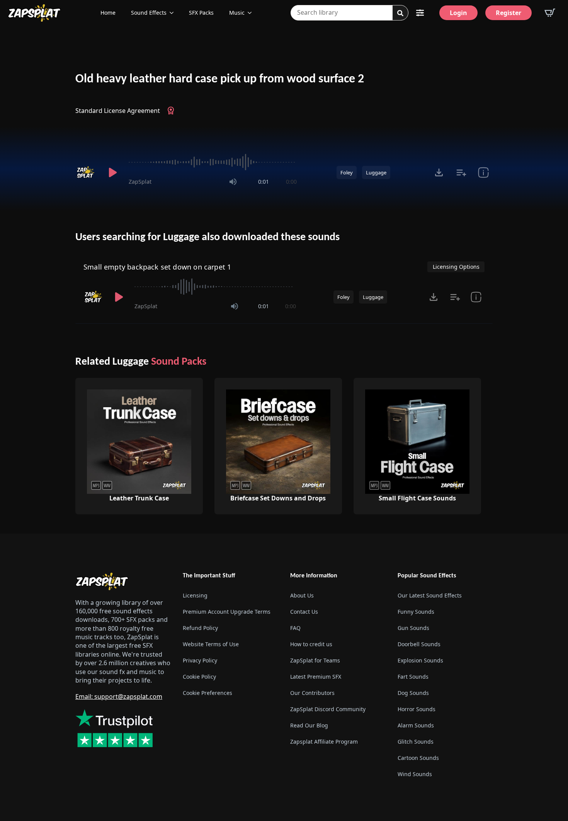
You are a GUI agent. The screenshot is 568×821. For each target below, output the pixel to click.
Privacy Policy (200, 660)
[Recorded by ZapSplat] (86, 172)
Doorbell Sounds (419, 644)
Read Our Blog (309, 725)
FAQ (295, 628)
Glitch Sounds (416, 741)
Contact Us (304, 611)
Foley (346, 172)
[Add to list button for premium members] (461, 172)
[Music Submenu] (252, 12)
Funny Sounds (416, 611)
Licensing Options (456, 266)
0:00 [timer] (291, 181)
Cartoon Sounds (418, 757)
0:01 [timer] (263, 181)
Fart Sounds (413, 676)
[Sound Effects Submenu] (174, 12)
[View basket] (549, 12)
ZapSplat (140, 181)
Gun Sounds (413, 628)
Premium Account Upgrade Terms (226, 611)
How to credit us (311, 644)
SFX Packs (201, 12)
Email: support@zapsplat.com (118, 696)
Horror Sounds (416, 709)
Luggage (376, 172)
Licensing (195, 595)
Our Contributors (312, 692)
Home (108, 12)
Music (237, 12)
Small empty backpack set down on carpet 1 (157, 266)
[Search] (400, 13)
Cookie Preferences (207, 692)
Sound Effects (149, 12)
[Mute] (233, 181)
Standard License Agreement (117, 110)
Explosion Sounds (420, 660)
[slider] (213, 162)
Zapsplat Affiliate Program (324, 741)
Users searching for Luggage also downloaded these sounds (207, 237)
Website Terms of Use (211, 644)
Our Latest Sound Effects (430, 595)
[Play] (112, 172)
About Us (302, 595)
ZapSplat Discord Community (328, 709)
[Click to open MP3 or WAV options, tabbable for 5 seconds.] (439, 172)
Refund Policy (200, 628)
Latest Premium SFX (315, 676)
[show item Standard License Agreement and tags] (483, 172)
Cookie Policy (199, 676)
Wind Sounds (415, 774)
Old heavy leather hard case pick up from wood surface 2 (219, 79)
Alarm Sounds (416, 725)
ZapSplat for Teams (315, 660)
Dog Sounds (413, 692)
